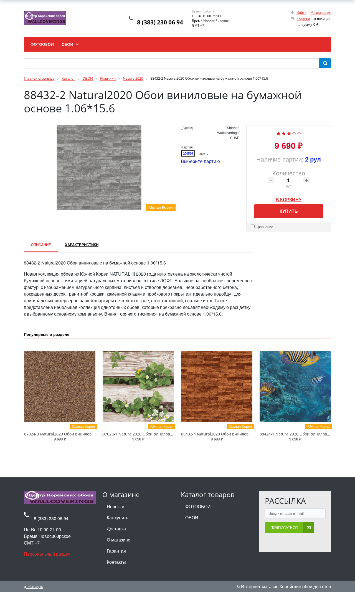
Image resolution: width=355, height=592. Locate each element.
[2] (284, 133)
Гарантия (116, 551)
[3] (289, 133)
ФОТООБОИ (198, 506)
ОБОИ (191, 517)
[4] (294, 133)
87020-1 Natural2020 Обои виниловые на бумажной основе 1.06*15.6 (169, 434)
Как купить (117, 517)
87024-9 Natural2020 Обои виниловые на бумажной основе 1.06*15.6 (90, 434)
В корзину (288, 198)
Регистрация (320, 12)
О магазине (118, 539)
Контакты (116, 562)
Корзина (303, 18)
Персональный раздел (47, 554)
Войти (301, 12)
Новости (115, 506)
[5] (299, 133)
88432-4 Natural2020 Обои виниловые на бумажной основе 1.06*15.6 (247, 434)
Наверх (34, 586)
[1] (278, 133)
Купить (289, 211)
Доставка (116, 528)
